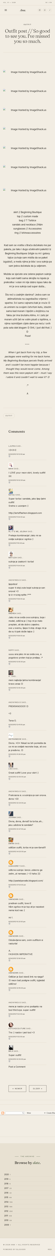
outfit (28, 24)
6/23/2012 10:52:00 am (17, 480)
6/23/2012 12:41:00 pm (17, 725)
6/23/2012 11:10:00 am (16, 543)
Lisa (11, 769)
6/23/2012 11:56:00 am (17, 599)
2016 (8, 1193)
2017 (8, 1188)
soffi (11, 650)
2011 (8, 1216)
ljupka (12, 446)
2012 (8, 1211)
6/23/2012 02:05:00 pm (17, 777)
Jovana (12, 817)
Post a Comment (17, 1066)
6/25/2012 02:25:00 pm (17, 1059)
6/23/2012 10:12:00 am (17, 454)
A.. (10, 676)
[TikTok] (50, 10)
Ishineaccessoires (31, 232)
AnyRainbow (15, 739)
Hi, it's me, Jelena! (18, 531)
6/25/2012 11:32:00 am (17, 1037)
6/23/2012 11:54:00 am (17, 566)
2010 (8, 1220)
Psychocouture (17, 1028)
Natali (12, 495)
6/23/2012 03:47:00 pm (17, 829)
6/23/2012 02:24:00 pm (17, 803)
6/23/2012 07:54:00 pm (17, 885)
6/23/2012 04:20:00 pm (17, 851)
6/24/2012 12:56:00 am (17, 958)
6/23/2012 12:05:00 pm (17, 662)
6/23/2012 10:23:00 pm (17, 922)
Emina (11, 843)
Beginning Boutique (31, 212)
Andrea (12, 613)
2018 (7, 1183)
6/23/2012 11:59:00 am (17, 636)
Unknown (13, 899)
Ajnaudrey (14, 866)
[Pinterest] (45, 10)
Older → (38, 1089)
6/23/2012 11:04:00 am (17, 517)
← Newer (17, 1089)
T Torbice (30, 220)
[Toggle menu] (5, 10)
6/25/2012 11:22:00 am (17, 1014)
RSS (50, 1249)
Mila (11, 1051)
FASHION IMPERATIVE (21, 954)
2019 (7, 1179)
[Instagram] (40, 10)
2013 (8, 1206)
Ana (23, 10)
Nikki (11, 469)
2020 (7, 1174)
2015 (8, 1197)
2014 (8, 1202)
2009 (7, 1225)
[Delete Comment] (27, 456)
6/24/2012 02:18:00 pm (17, 988)
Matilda (13, 558)
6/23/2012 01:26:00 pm (17, 754)
